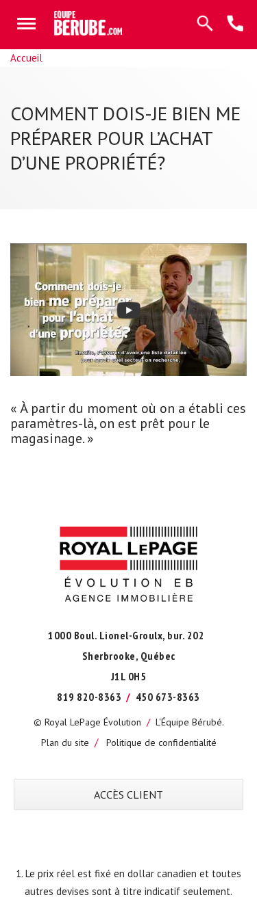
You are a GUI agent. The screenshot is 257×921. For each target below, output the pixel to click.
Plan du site (65, 742)
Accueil (26, 57)
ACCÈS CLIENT (128, 794)
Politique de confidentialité (161, 742)
